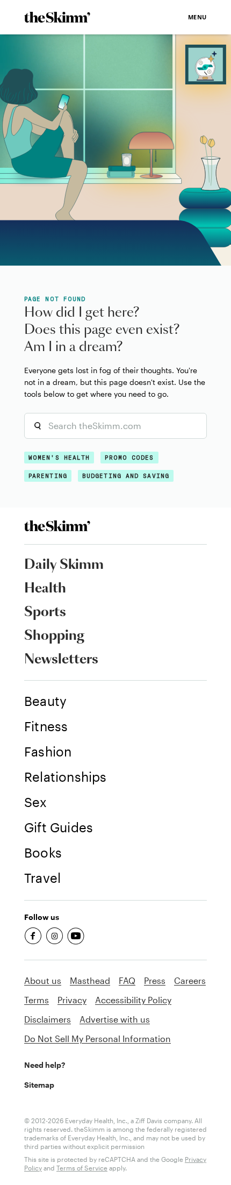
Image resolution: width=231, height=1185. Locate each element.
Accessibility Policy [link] (133, 1000)
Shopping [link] (54, 636)
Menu (197, 17)
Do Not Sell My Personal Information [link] (97, 1038)
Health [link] (45, 588)
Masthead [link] (90, 980)
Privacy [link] (71, 1000)
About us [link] (42, 980)
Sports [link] (45, 612)
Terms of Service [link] (81, 1168)
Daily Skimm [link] (64, 565)
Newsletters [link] (61, 659)
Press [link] (154, 980)
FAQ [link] (127, 980)
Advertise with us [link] (115, 1019)
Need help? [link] (44, 1064)
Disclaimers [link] (47, 1019)
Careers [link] (190, 980)
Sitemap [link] (39, 1084)
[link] (57, 17)
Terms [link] (36, 1000)
